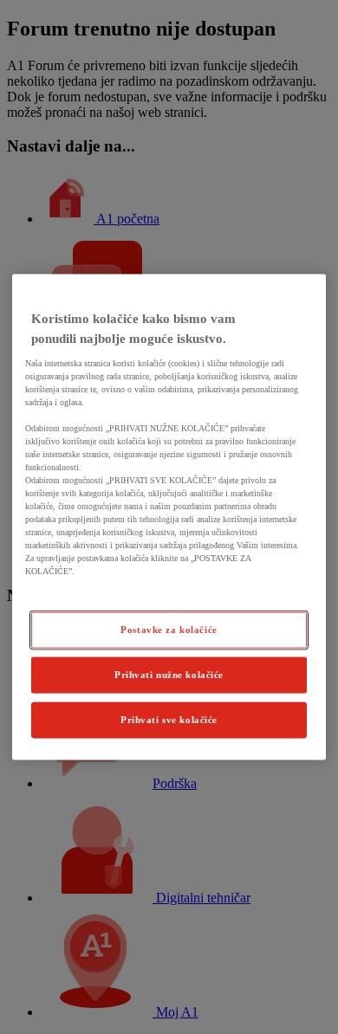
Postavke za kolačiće (168, 629)
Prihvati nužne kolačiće (169, 674)
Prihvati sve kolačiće (169, 719)
